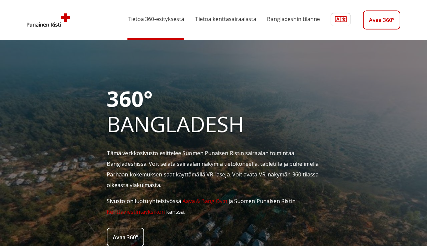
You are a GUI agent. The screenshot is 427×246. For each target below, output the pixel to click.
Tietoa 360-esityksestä (155, 19)
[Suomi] (345, 20)
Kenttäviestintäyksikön (136, 211)
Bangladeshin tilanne (293, 19)
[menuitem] (150, 20)
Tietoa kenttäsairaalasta (225, 19)
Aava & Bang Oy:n (204, 201)
